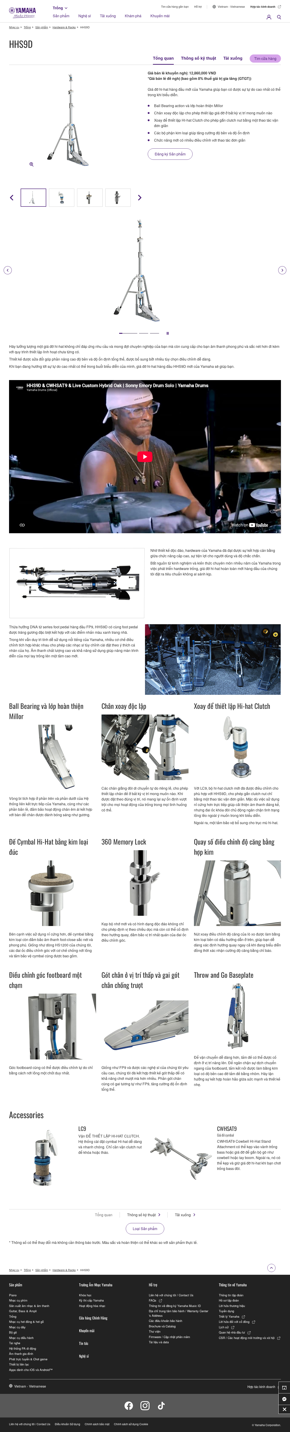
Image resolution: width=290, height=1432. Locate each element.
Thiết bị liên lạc (19, 1364)
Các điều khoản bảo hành (165, 1321)
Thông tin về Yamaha (233, 1284)
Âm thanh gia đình (21, 1353)
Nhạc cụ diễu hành (21, 1338)
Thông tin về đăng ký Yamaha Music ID (175, 1306)
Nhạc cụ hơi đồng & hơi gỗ (26, 1321)
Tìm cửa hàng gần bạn (175, 6)
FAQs (152, 1300)
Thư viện (154, 1331)
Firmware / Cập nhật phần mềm (169, 1337)
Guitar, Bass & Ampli (23, 1311)
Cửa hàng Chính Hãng (93, 1318)
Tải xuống (108, 15)
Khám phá (133, 15)
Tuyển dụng (226, 1311)
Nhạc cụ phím (18, 1300)
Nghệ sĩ (84, 15)
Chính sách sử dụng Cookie (131, 1424)
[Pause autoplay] (167, 333)
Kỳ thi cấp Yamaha (91, 1300)
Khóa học (85, 1295)
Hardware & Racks (64, 27)
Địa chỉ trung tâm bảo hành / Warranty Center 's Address (178, 1313)
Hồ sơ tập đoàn (229, 1300)
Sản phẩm (61, 15)
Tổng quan (163, 58)
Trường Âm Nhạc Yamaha (95, 1284)
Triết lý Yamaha (229, 1316)
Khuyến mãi (160, 15)
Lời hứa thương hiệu (232, 1306)
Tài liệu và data (159, 1342)
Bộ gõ (13, 1332)
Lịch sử (224, 1327)
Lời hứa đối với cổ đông (234, 1321)
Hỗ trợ (198, 6)
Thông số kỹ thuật (198, 58)
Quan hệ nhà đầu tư (232, 1332)
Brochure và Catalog (162, 1326)
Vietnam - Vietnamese (231, 6)
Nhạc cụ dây (17, 1327)
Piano (13, 1295)
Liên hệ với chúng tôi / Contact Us (171, 1295)
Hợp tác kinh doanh (262, 7)
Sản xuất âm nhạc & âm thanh (29, 1306)
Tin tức (83, 1343)
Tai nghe (14, 1343)
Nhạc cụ (14, 27)
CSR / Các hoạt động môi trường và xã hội (247, 1338)
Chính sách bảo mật (97, 1424)
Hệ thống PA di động (22, 1348)
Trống (58, 7)
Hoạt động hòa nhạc (92, 1306)
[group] (33, 198)
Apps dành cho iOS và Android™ (31, 1370)
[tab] (128, 333)
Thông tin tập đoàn (231, 1295)
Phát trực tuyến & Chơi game (28, 1359)
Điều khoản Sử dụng (67, 1424)
